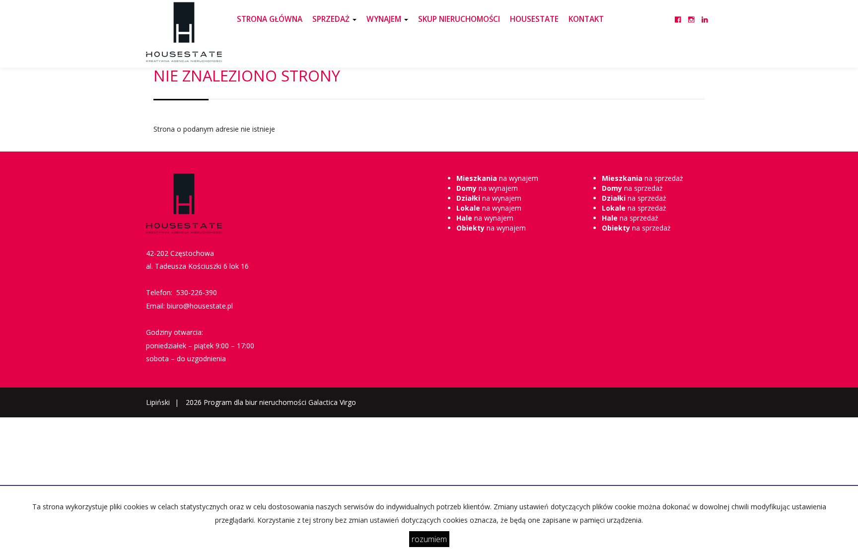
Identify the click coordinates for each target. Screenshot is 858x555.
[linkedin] (705, 13)
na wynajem (497, 178)
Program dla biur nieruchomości (256, 402)
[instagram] (691, 13)
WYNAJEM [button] (384, 19)
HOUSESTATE (534, 19)
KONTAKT (586, 19)
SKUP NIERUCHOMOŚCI (459, 19)
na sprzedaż (642, 178)
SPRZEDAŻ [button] (332, 19)
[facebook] (678, 13)
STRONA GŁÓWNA (269, 19)
